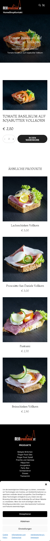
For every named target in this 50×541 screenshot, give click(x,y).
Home (14, 49)
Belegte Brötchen (30, 49)
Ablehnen (25, 521)
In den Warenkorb (32, 138)
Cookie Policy (5, 536)
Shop (19, 49)
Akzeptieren (25, 514)
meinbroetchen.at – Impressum (38, 536)
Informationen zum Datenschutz (19, 536)
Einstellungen (25, 528)
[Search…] (40, 5)
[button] (46, 484)
